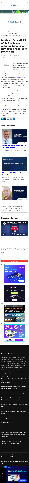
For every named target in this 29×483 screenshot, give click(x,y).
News (14, 57)
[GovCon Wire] (14, 5)
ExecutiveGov (5, 382)
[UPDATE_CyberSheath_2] (14, 313)
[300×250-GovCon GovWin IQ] (16, 474)
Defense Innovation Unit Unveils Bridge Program (13, 393)
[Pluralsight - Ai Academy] (14, 293)
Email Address (4, 256)
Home (4, 32)
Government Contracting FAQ (15, 378)
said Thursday (17, 77)
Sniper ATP (9, 103)
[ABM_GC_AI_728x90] (14, 11)
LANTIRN (3, 109)
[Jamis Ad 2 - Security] (14, 333)
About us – (4, 378)
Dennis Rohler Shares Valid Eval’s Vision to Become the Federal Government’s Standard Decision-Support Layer (14, 434)
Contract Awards (12, 32)
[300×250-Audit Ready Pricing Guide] (14, 274)
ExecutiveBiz (5, 422)
